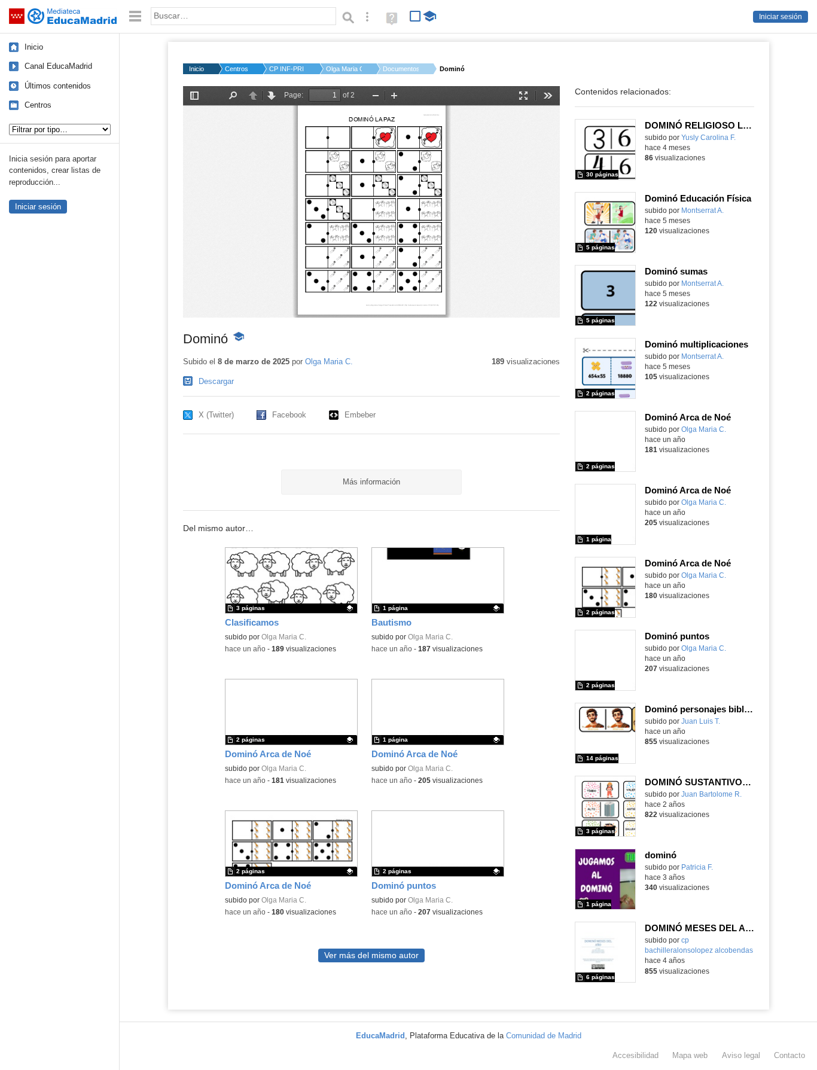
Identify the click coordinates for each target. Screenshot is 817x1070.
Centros (38, 104)
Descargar (216, 381)
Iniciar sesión (780, 16)
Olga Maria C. (344, 68)
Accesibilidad (635, 1055)
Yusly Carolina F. (708, 137)
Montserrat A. (702, 210)
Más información (371, 481)
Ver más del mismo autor (371, 955)
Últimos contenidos (58, 85)
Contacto (789, 1055)
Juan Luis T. (700, 721)
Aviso (741, 1055)
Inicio (34, 46)
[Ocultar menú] (135, 16)
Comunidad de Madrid (543, 1035)
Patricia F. (697, 867)
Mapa (690, 1055)
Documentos (401, 68)
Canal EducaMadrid (58, 66)
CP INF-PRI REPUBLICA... (287, 68)
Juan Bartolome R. (711, 794)
